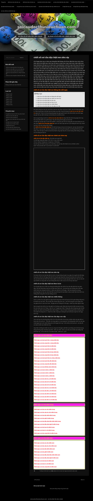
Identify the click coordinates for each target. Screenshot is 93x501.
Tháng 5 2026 (9, 95)
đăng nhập (57, 488)
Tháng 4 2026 (9, 97)
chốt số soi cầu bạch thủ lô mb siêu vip (14, 67)
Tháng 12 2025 (9, 104)
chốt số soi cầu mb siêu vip (14, 2)
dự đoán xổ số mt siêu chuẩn (77, 2)
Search (21, 57)
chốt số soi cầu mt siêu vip (29, 2)
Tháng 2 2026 (9, 101)
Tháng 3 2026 (9, 99)
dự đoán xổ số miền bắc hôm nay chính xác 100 (49, 6)
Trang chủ (3, 2)
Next (82, 479)
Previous (37, 479)
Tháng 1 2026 (9, 102)
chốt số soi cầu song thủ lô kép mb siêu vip (15, 75)
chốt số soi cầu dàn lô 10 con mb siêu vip (15, 69)
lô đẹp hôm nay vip (67, 6)
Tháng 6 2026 (9, 94)
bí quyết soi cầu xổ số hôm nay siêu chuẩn (26, 6)
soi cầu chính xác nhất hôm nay (8, 11)
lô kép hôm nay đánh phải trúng (80, 6)
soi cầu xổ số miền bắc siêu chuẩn (61, 2)
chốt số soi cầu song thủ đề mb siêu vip (14, 70)
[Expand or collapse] (83, 94)
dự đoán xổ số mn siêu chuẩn (44, 2)
